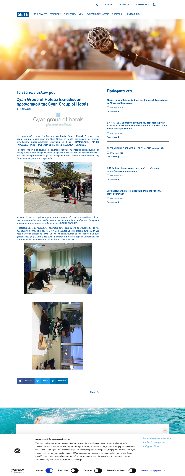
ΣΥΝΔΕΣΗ (107, 5)
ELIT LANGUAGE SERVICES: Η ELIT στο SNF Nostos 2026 (135, 148)
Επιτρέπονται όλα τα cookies (157, 438)
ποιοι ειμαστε (40, 14)
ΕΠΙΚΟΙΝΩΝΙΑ (142, 5)
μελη (81, 14)
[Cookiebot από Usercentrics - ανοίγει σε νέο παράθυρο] (17, 471)
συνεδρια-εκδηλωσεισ (98, 14)
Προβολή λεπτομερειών (151, 471)
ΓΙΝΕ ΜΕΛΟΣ (123, 5)
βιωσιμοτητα (70, 14)
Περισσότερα (112, 112)
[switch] (75, 470)
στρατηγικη (55, 14)
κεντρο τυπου (133, 14)
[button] (97, 5)
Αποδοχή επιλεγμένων (154, 442)
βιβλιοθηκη (117, 14)
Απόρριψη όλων (151, 446)
